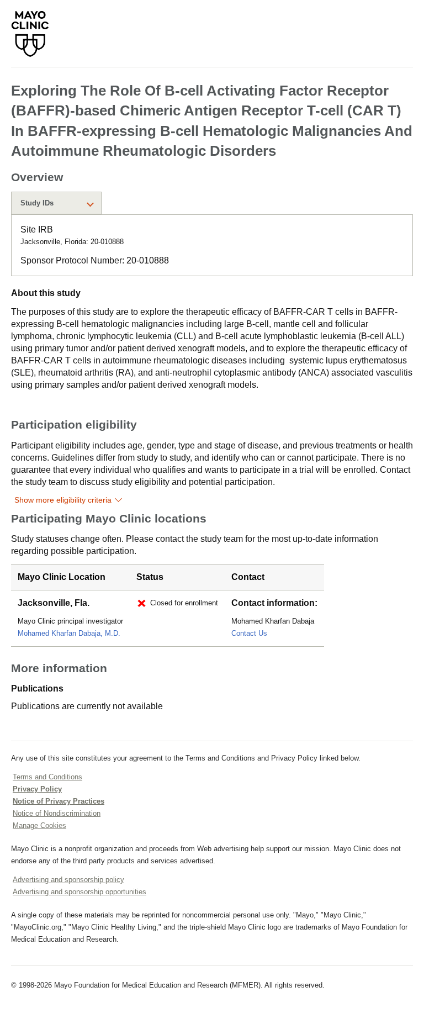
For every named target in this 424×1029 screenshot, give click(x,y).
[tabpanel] (212, 245)
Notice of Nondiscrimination (56, 813)
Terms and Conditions (47, 777)
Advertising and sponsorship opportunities (79, 892)
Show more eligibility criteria (63, 499)
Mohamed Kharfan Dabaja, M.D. (69, 633)
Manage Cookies (39, 825)
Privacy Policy (37, 789)
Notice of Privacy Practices (58, 801)
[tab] (56, 203)
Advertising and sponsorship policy (68, 879)
